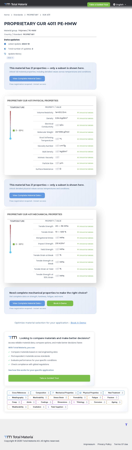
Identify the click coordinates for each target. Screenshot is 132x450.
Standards (18, 15)
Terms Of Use (121, 444)
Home (7, 15)
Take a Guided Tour (98, 5)
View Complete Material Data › (27, 78)
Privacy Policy (105, 444)
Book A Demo (60, 303)
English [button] (118, 4)
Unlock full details (86, 113)
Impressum (89, 444)
